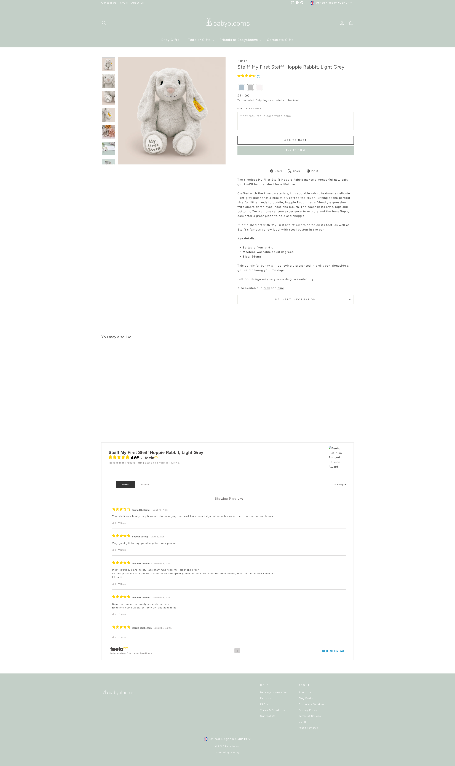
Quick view (131, 403)
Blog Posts (306, 698)
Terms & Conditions (273, 710)
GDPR (302, 721)
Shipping (262, 100)
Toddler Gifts (200, 40)
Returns (265, 698)
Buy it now (295, 150)
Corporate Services (311, 704)
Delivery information (274, 692)
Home (241, 60)
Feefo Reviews (308, 727)
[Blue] (241, 88)
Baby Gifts (170, 40)
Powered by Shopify (227, 752)
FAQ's (124, 2)
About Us (137, 2)
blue (280, 288)
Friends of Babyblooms (239, 40)
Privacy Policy (308, 710)
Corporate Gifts (280, 40)
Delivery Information (295, 299)
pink (267, 288)
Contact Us (108, 2)
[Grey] (250, 88)
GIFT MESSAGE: (251, 108)
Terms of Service (310, 715)
